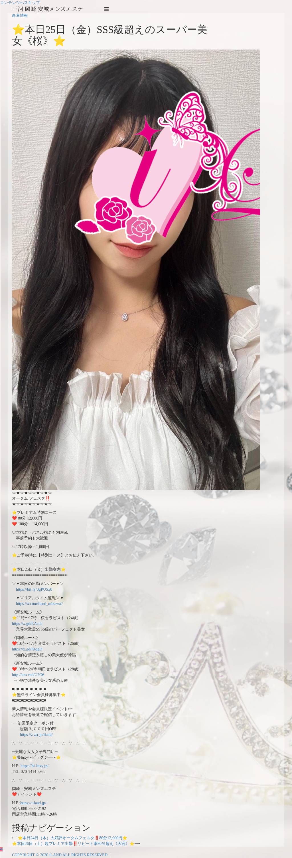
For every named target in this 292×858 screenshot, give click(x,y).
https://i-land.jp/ (33, 803)
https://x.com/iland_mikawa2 (39, 604)
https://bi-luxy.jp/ (34, 766)
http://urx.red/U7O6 (28, 675)
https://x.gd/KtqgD (27, 649)
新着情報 (20, 15)
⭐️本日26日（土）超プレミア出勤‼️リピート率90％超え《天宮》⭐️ (73, 843)
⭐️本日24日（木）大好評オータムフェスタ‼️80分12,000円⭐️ (72, 838)
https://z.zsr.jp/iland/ (36, 734)
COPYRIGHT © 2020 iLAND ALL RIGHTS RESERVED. (61, 855)
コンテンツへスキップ (20, 3)
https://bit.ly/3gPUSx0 (34, 589)
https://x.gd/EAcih (27, 623)
